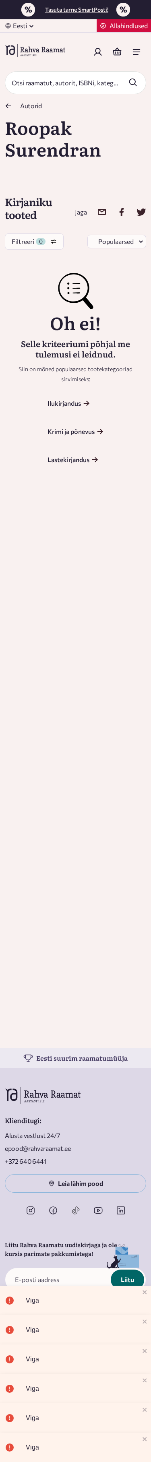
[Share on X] (136, 212)
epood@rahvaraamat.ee (38, 1148)
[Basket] (117, 52)
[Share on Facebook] (116, 212)
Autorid (31, 105)
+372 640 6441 (26, 1161)
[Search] (133, 82)
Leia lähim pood (80, 1183)
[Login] (98, 52)
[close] (145, 1293)
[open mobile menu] (136, 52)
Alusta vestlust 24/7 (32, 1135)
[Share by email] (97, 212)
